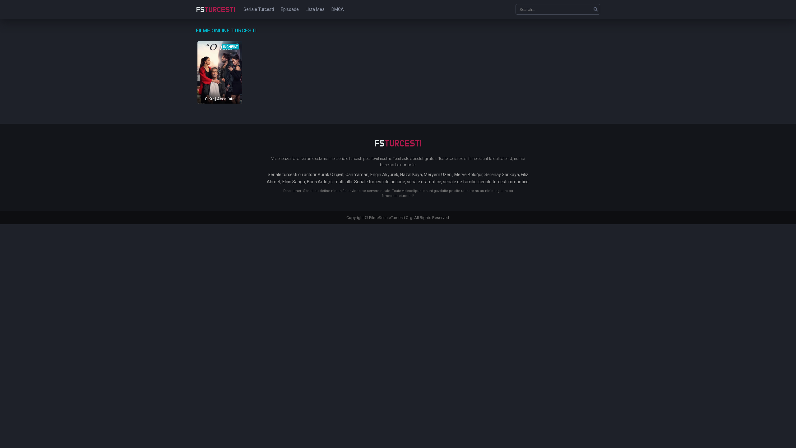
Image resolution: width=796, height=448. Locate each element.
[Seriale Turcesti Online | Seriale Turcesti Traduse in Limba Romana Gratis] (215, 13)
